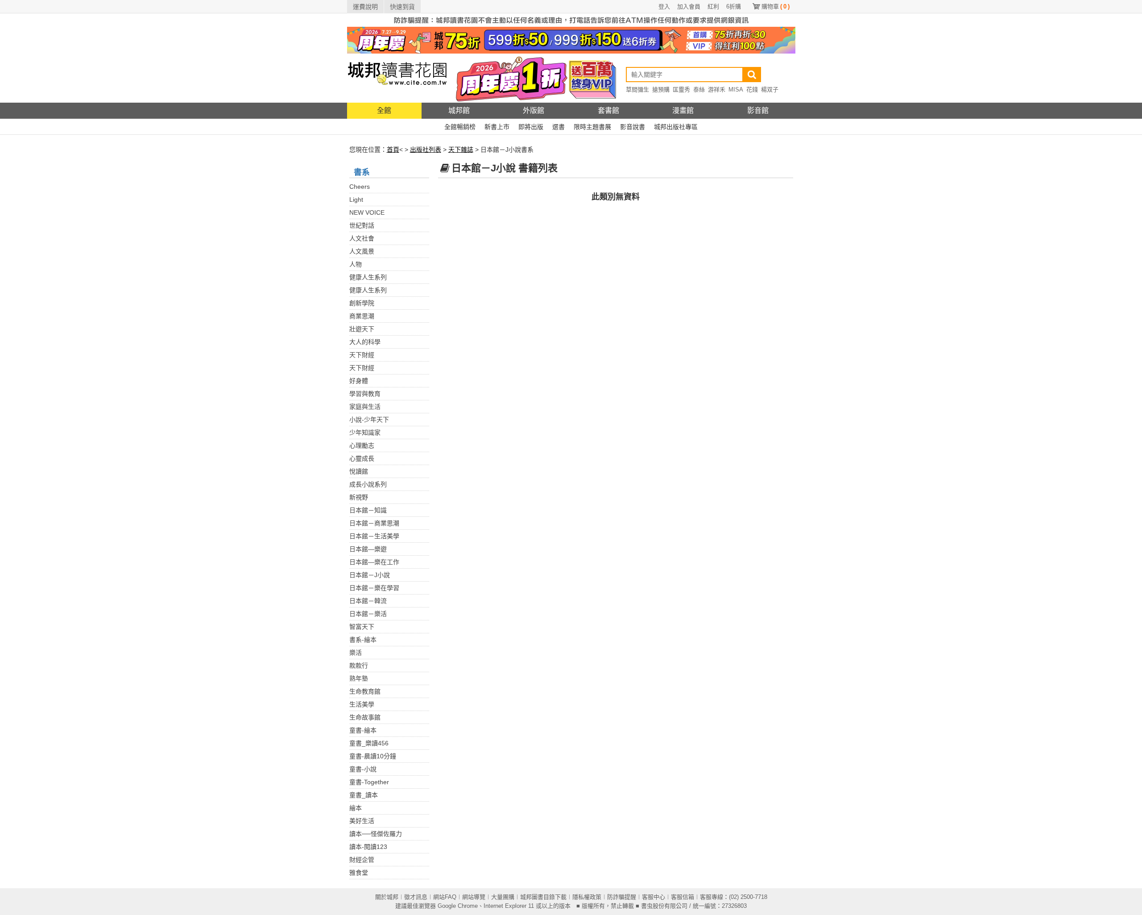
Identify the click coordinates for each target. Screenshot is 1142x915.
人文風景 (361, 251)
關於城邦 (386, 897)
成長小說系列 (368, 484)
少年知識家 (365, 432)
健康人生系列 (368, 277)
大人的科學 (365, 341)
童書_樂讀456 (369, 743)
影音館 (758, 110)
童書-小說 (363, 769)
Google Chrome (458, 906)
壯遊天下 (361, 329)
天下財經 (361, 354)
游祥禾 (716, 89)
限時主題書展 (592, 126)
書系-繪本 (363, 639)
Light (356, 199)
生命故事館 (365, 717)
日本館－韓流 (368, 600)
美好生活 (361, 820)
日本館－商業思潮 (374, 523)
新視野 (358, 497)
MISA (735, 89)
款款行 (358, 665)
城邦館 (459, 110)
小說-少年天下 (369, 419)
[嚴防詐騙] (571, 19)
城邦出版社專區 (676, 126)
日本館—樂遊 (368, 549)
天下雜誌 (460, 149)
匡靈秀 (681, 89)
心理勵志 (361, 445)
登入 (664, 6)
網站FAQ (444, 897)
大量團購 (502, 897)
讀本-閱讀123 (368, 846)
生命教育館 (365, 691)
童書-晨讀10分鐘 (372, 756)
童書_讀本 (363, 795)
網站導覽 (473, 897)
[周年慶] (571, 39)
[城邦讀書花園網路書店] (397, 78)
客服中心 (653, 897)
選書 (558, 126)
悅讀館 (358, 471)
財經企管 (361, 859)
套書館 (608, 110)
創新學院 (361, 303)
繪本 (355, 807)
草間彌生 (637, 89)
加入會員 (688, 6)
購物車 (775, 6)
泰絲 (699, 89)
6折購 (733, 6)
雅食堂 (358, 872)
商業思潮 (361, 316)
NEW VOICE (367, 212)
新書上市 (496, 126)
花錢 (752, 89)
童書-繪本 (363, 730)
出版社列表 (425, 149)
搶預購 (661, 89)
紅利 (713, 6)
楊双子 (769, 89)
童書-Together (369, 782)
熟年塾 (358, 678)
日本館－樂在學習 (374, 587)
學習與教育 (365, 393)
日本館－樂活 (368, 613)
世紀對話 (361, 225)
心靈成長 (361, 458)
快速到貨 (402, 6)
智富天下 (361, 626)
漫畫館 (683, 110)
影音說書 (632, 126)
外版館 (533, 110)
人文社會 (361, 238)
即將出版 (530, 126)
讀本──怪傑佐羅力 (375, 833)
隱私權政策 (586, 897)
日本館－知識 (368, 510)
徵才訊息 (415, 897)
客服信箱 (682, 897)
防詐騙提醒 (621, 897)
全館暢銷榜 (460, 126)
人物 (355, 264)
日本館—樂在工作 (374, 562)
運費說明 (365, 6)
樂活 (355, 652)
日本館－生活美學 (374, 536)
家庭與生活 (365, 406)
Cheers (359, 186)
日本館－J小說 (369, 574)
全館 (384, 110)
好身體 (358, 380)
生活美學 (361, 704)
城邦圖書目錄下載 (543, 897)
